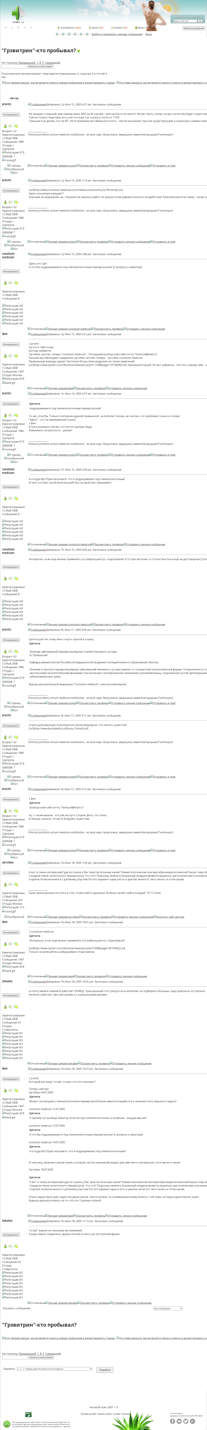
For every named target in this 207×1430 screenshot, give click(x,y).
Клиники (117, 27)
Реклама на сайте (88, 1413)
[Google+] (192, 1423)
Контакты (126, 1413)
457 (125, 27)
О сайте (116, 1413)
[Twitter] (185, 1423)
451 (101, 27)
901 (148, 27)
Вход (149, 34)
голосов (7, 156)
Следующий (52, 62)
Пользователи (67, 27)
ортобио (8, 862)
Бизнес (141, 27)
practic (6, 104)
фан (4, 333)
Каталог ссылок (105, 1413)
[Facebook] (172, 1423)
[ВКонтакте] (179, 1423)
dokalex (7, 981)
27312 (78, 27)
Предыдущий (26, 62)
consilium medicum (8, 255)
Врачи (94, 27)
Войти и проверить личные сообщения (117, 34)
